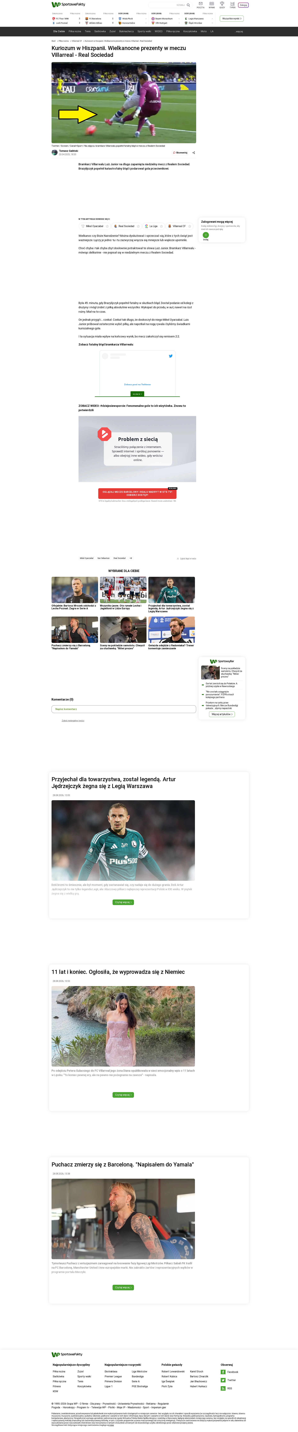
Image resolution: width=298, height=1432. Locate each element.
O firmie (84, 1403)
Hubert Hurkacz (198, 1386)
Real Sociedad (120, 558)
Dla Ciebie (59, 31)
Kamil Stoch (196, 1371)
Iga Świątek (168, 1381)
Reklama (151, 1403)
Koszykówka (190, 31)
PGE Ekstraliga (140, 1386)
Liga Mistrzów (139, 1371)
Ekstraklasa (111, 1371)
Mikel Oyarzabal (86, 558)
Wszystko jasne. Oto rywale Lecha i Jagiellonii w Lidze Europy (120, 607)
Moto (204, 31)
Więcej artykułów (221, 714)
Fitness (57, 1386)
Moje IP (121, 1407)
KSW (55, 1391)
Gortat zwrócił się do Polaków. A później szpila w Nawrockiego (221, 685)
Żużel (112, 31)
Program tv (83, 1407)
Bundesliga (138, 1376)
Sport (146, 1407)
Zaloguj (243, 5)
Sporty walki (144, 31)
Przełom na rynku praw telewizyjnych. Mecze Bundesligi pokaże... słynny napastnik (222, 705)
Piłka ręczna (173, 31)
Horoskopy (69, 1407)
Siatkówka (100, 31)
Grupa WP (72, 1403)
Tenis (88, 31)
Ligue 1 (109, 1386)
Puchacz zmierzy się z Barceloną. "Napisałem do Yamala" (71, 647)
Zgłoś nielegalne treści (73, 720)
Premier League (113, 1376)
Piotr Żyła (167, 1386)
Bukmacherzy (126, 31)
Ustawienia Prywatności (131, 1403)
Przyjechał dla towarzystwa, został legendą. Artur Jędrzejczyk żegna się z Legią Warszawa (171, 608)
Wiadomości (134, 1407)
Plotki (111, 1407)
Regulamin (163, 1403)
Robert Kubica (169, 1376)
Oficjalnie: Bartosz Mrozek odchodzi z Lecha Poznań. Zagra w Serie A (74, 607)
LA (211, 31)
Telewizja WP (98, 1407)
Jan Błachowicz (198, 1381)
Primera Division (113, 1381)
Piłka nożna (75, 31)
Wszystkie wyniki (230, 18)
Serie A (136, 1381)
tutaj (112, 1425)
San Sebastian (103, 558)
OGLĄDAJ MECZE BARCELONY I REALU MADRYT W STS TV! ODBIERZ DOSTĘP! (137, 493)
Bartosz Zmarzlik (199, 1376)
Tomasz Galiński (68, 150)
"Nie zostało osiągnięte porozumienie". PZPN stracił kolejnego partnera (220, 694)
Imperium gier (158, 1407)
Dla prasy (95, 1403)
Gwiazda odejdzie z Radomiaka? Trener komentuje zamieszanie (171, 647)
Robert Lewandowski (173, 1371)
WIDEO (159, 31)
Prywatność (109, 1403)
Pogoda (56, 1407)
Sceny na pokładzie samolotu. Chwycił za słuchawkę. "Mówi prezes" (122, 647)
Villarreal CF (77, 41)
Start (54, 41)
